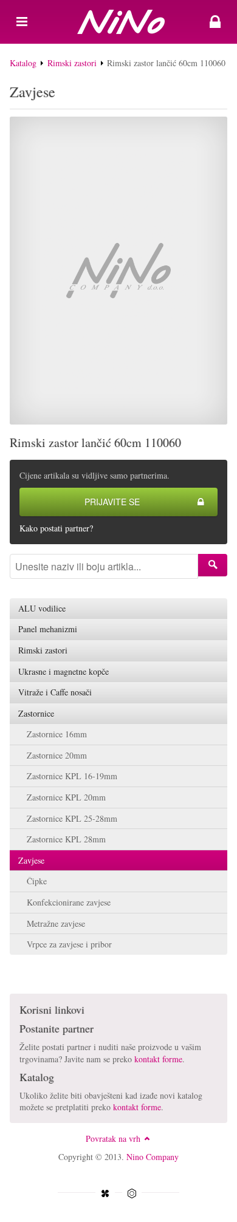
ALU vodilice (42, 608)
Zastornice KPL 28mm (66, 839)
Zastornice (36, 713)
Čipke (37, 881)
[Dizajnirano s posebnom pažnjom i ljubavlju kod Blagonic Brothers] (105, 1194)
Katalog (23, 63)
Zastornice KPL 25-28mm (72, 818)
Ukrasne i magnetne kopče (63, 671)
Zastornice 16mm (57, 734)
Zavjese (31, 860)
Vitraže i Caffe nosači (55, 692)
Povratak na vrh (113, 1138)
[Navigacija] (22, 22)
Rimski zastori (72, 63)
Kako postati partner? (56, 528)
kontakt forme (158, 1059)
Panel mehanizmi (47, 629)
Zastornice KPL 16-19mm (72, 776)
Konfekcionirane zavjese (69, 902)
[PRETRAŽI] (212, 565)
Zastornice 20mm (57, 755)
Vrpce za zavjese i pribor (69, 944)
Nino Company (152, 1156)
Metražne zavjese (56, 923)
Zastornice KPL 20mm (66, 797)
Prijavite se (112, 502)
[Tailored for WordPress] (132, 1194)
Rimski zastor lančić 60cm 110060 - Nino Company (118, 22)
